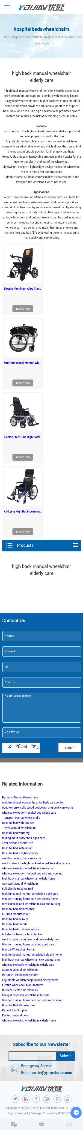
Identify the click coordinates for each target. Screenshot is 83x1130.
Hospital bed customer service (20, 929)
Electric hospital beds (15, 1015)
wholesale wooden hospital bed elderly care (29, 812)
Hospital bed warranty (16, 833)
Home (5, 37)
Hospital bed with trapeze (18, 822)
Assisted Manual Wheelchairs (20, 883)
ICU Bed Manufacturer (16, 914)
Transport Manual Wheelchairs (21, 817)
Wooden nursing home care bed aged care (28, 944)
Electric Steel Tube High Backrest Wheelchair (23, 437)
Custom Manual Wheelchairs (20, 969)
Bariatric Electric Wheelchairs (20, 797)
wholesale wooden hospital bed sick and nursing (32, 873)
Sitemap (36, 1113)
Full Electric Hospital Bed (17, 888)
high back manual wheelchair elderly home (28, 878)
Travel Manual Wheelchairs (19, 828)
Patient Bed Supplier (14, 1010)
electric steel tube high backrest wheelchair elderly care (36, 863)
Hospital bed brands (14, 924)
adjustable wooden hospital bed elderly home (30, 980)
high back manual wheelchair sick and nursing (31, 959)
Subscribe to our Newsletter (41, 1044)
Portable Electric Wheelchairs (20, 975)
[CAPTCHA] (21, 748)
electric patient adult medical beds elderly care (30, 939)
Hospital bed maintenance (18, 909)
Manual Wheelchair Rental (18, 949)
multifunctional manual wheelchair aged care (30, 893)
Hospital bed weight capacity (20, 853)
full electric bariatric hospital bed (22, 934)
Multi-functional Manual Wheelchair (23, 363)
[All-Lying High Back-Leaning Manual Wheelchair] (23, 486)
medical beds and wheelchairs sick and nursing (31, 904)
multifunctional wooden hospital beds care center (32, 802)
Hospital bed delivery (15, 919)
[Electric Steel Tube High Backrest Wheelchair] (23, 412)
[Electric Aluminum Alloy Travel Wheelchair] (23, 264)
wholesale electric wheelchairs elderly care (28, 964)
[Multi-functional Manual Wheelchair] (23, 338)
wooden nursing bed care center (22, 858)
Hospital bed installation (17, 848)
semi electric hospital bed (17, 843)
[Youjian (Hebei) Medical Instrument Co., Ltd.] (41, 7)
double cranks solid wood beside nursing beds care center (38, 807)
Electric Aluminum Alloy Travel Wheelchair (23, 288)
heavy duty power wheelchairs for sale (25, 995)
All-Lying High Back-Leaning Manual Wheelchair (23, 511)
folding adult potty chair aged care (23, 838)
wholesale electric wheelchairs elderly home (29, 1020)
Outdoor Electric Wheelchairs (20, 990)
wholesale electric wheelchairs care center (28, 868)
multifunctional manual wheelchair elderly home (32, 954)
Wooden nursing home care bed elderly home (30, 898)
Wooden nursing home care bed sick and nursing (32, 1000)
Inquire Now (22, 308)
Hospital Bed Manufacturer (19, 1005)
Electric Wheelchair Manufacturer (22, 985)
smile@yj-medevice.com (52, 1073)
